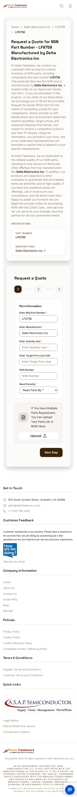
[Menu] (70, 6)
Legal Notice (10, 720)
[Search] (61, 6)
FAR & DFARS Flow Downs (19, 726)
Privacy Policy (11, 631)
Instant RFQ (10, 599)
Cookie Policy (11, 637)
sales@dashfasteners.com (24, 505)
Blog (6, 605)
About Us (9, 588)
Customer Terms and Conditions (23, 675)
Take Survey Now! (14, 561)
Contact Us (10, 593)
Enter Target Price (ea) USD (34, 355)
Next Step (51, 452)
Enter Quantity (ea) (30, 341)
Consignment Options (16, 732)
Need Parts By (28, 384)
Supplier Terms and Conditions (22, 669)
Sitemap (8, 610)
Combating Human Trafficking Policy (25, 648)
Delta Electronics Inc (37, 27)
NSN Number (26, 369)
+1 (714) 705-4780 (19, 511)
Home (15, 27)
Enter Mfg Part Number (33, 312)
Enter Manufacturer (31, 327)
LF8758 (60, 27)
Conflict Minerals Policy (17, 643)
